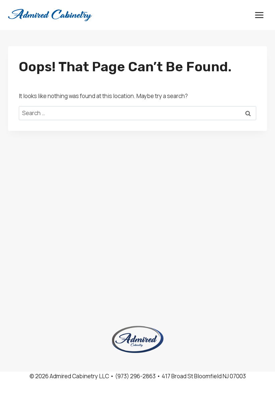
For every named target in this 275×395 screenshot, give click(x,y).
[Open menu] (259, 15)
